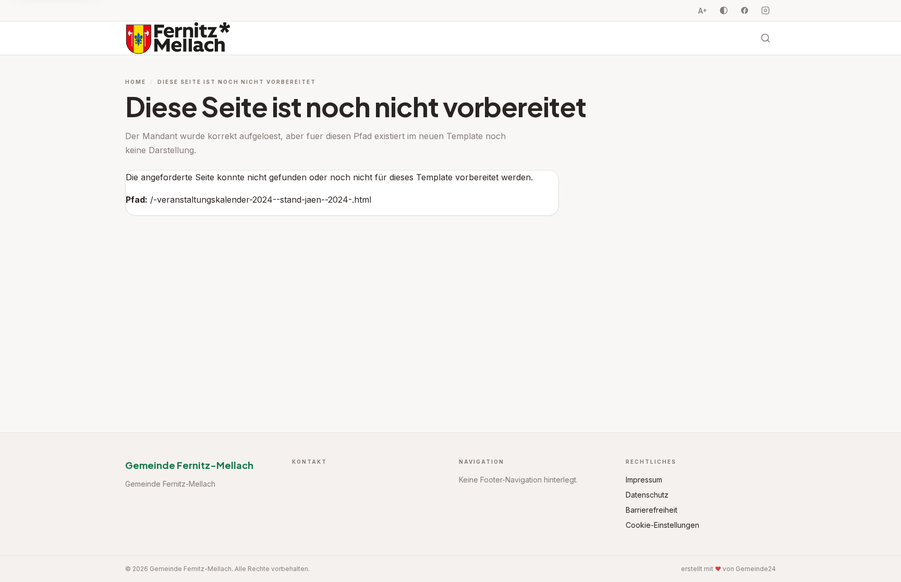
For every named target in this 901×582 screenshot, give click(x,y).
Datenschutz (647, 494)
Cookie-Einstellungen (662, 525)
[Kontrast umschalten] (723, 10)
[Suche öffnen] (765, 38)
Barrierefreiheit (651, 509)
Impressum (644, 479)
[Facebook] (744, 10)
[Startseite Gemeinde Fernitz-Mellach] (178, 38)
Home (135, 82)
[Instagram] (765, 10)
